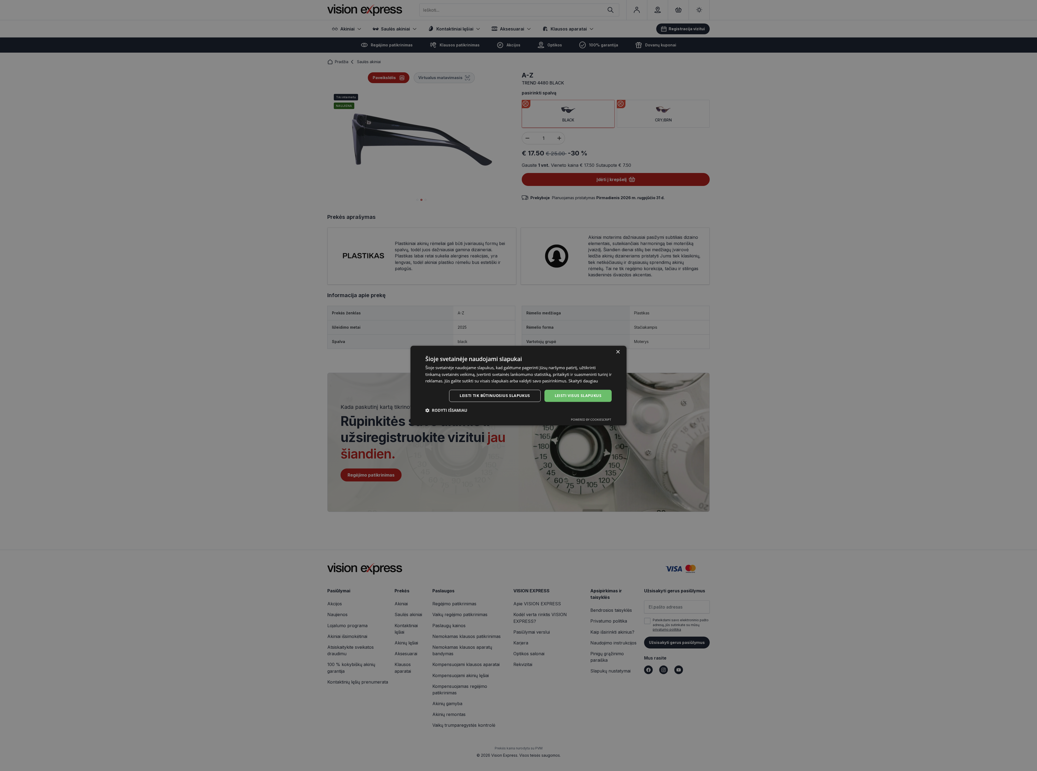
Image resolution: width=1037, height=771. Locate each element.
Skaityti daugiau (583, 381)
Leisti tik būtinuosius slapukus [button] (495, 395)
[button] (446, 410)
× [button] (618, 352)
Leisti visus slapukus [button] (578, 395)
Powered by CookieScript (591, 419)
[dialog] (518, 385)
